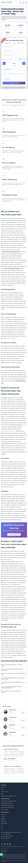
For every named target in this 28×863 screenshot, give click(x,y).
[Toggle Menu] (26, 2)
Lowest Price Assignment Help (8, 801)
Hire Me (23, 712)
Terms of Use (4, 848)
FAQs (2, 789)
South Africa (5, 823)
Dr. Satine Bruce (13, 717)
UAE (2, 825)
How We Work (4, 791)
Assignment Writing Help (7, 803)
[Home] (7, 2)
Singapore (3, 821)
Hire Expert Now (14, 83)
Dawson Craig (12, 732)
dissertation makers (6, 655)
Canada (3, 816)
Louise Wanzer (12, 710)
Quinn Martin (12, 724)
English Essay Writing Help (7, 807)
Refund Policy (4, 851)
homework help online (9, 431)
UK (1, 827)
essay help (18, 484)
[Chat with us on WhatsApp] (1, 854)
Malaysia (3, 819)
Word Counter (4, 809)
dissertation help (11, 338)
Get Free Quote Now (14, 534)
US (1, 829)
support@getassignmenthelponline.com (12, 832)
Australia (3, 814)
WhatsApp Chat (6, 838)
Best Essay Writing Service (7, 805)
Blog (2, 793)
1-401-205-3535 (6, 834)
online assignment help (14, 613)
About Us (3, 787)
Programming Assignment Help (8, 796)
